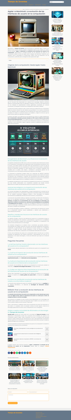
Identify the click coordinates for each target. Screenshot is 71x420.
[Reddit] (30, 353)
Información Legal (39, 412)
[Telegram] (25, 353)
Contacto (44, 4)
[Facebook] (9, 353)
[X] (11, 353)
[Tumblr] (19, 353)
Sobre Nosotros (38, 4)
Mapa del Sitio (38, 417)
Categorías (30, 4)
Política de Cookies (39, 415)
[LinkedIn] (22, 353)
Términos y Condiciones (40, 413)
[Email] (27, 353)
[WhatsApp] (17, 353)
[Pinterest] (14, 353)
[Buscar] (63, 2)
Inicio (26, 4)
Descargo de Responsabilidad (41, 416)
